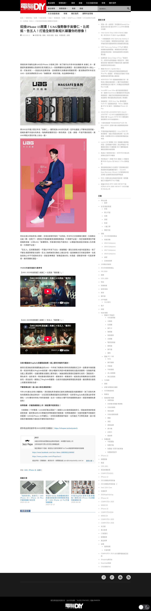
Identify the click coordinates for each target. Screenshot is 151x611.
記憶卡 (110, 432)
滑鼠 (109, 421)
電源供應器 (111, 342)
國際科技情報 (87, 13)
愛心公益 (107, 212)
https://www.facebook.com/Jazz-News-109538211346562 (53, 452)
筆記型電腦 (111, 376)
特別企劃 (104, 200)
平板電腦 (111, 369)
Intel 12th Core (106, 487)
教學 (105, 203)
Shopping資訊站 (106, 559)
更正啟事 (104, 530)
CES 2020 (104, 278)
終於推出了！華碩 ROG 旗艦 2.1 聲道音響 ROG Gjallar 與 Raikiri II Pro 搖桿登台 (115, 161)
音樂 (105, 216)
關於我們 (112, 3)
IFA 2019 (104, 271)
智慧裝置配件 (112, 452)
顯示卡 (110, 328)
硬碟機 (110, 332)
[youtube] (120, 577)
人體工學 (107, 226)
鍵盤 (109, 418)
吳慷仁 (39, 470)
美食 (105, 209)
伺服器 (110, 366)
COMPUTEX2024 (107, 512)
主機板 (110, 321)
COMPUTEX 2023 (107, 502)
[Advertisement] (57, 50)
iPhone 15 (32, 470)
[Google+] (112, 577)
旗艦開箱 (104, 459)
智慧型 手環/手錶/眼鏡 (115, 448)
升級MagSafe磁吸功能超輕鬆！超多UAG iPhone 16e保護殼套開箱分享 (83, 498)
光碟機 (110, 339)
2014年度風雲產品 (110, 236)
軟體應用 (104, 537)
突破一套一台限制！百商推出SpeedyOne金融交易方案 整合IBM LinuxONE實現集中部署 (115, 27)
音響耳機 (111, 400)
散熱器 (110, 346)
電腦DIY (33, 6)
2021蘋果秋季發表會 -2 (109, 484)
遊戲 (80, 3)
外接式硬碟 (111, 407)
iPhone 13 (104, 477)
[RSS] (128, 577)
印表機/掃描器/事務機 (115, 404)
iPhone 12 (104, 456)
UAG (26, 470)
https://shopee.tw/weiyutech (65, 428)
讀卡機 (110, 428)
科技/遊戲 (50, 35)
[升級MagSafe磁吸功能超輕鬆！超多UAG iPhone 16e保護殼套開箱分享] (83, 487)
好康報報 (104, 285)
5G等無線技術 (109, 391)
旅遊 (105, 219)
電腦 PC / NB (109, 356)
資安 (102, 292)
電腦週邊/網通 (109, 398)
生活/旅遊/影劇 (92, 3)
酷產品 (106, 394)
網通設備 (111, 425)
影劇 (56, 35)
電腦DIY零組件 (109, 315)
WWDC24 (104, 516)
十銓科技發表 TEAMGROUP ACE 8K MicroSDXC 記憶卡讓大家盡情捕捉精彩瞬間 (114, 125)
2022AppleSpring (107, 494)
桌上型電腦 (111, 373)
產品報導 (51, 3)
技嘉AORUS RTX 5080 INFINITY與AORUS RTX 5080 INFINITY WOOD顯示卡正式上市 (115, 186)
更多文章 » (90, 461)
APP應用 (104, 300)
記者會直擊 (108, 261)
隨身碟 (110, 435)
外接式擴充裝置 (113, 414)
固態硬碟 (111, 335)
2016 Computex (110, 246)
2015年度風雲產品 (107, 268)
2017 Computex (110, 250)
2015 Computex (110, 243)
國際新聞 (107, 546)
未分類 (103, 526)
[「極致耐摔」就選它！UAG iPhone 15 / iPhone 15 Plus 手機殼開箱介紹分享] (32, 487)
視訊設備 (111, 411)
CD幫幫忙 (104, 533)
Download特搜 (106, 563)
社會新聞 (107, 550)
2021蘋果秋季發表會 (108, 480)
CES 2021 (104, 466)
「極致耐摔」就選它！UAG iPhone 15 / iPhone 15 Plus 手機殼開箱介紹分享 (32, 498)
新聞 (103, 3)
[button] (144, 607)
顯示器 (103, 296)
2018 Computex (110, 254)
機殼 (109, 353)
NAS (109, 359)
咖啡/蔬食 (104, 289)
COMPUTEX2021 (107, 473)
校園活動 (107, 239)
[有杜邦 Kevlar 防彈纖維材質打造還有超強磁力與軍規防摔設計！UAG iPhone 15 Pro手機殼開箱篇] (57, 487)
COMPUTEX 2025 (107, 519)
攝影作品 (107, 230)
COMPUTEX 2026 (107, 523)
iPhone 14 (104, 498)
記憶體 (110, 324)
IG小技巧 (107, 302)
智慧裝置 (62, 3)
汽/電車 (106, 380)
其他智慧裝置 (105, 470)
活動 (102, 233)
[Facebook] (103, 577)
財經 (102, 309)
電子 (102, 305)
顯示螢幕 (111, 362)
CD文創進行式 (106, 566)
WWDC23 (104, 505)
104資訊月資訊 (106, 264)
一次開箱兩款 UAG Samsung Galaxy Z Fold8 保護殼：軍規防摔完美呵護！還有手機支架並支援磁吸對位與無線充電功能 (115, 41)
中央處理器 (111, 317)
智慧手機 (38, 35)
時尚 (102, 282)
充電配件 (104, 491)
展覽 (105, 257)
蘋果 (73, 3)
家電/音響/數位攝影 (111, 387)
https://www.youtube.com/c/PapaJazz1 (46, 456)
